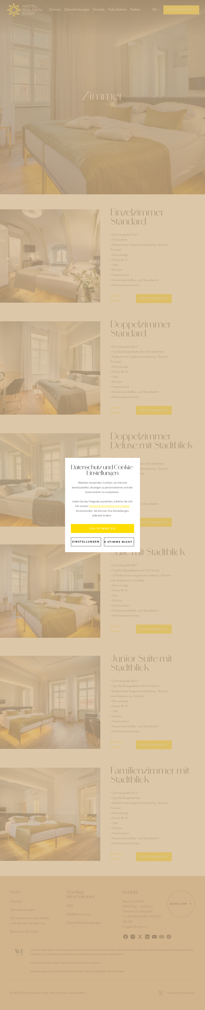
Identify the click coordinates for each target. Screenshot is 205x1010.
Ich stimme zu (103, 529)
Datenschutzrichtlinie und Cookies (109, 506)
